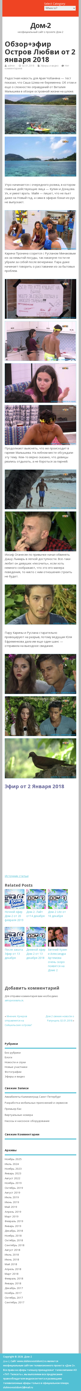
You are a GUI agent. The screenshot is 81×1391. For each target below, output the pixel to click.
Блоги (8, 1057)
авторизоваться (14, 1000)
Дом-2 (40, 25)
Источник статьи (17, 876)
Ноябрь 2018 (13, 1235)
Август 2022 (12, 1178)
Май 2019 (11, 1207)
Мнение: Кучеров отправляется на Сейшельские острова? (18, 1021)
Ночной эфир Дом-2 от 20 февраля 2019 (14, 916)
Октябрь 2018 (14, 1240)
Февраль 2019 (14, 1221)
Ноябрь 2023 (13, 1168)
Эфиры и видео (49, 65)
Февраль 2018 (14, 1278)
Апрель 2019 (13, 1211)
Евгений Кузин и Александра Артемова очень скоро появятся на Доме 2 (57, 960)
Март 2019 (11, 1216)
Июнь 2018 (12, 1259)
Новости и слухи (15, 1062)
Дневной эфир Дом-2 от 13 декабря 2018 (35, 954)
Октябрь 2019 (14, 1188)
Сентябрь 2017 (14, 1302)
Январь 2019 (13, 1226)
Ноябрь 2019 (13, 1183)
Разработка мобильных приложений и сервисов (36, 1102)
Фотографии (13, 1072)
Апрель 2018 (13, 1269)
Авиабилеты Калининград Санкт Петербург (33, 1096)
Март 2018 (11, 1274)
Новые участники (16, 1067)
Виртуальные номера (19, 1115)
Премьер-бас (13, 1109)
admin (11, 65)
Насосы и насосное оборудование (27, 1121)
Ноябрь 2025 (13, 1159)
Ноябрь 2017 (13, 1293)
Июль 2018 (12, 1254)
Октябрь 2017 (14, 1297)
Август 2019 (12, 1192)
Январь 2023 (13, 1173)
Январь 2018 (13, 1283)
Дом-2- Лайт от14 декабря (35, 914)
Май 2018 (11, 1264)
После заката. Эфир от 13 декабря (14, 954)
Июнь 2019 (12, 1202)
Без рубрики (13, 1052)
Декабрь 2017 (14, 1288)
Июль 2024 (12, 1164)
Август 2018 (12, 1250)
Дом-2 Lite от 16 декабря (57, 914)
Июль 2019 (12, 1197)
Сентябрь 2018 (14, 1245)
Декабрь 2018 (14, 1230)
